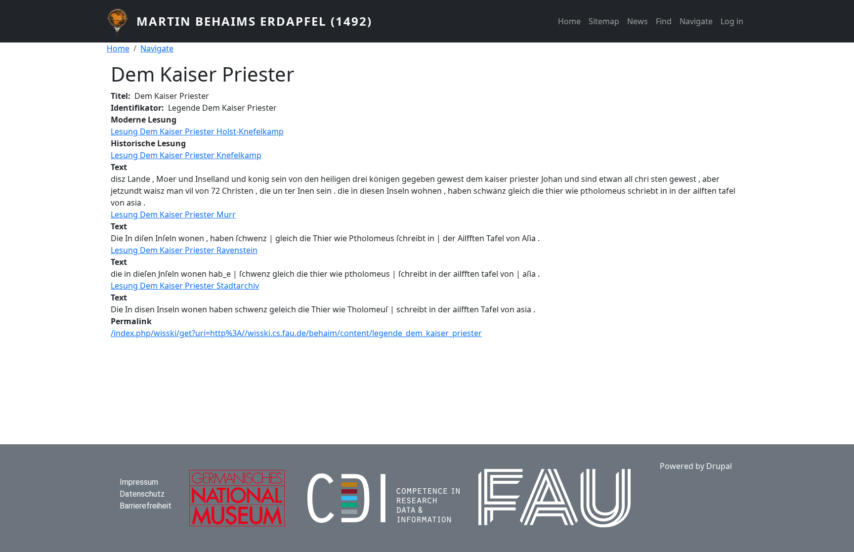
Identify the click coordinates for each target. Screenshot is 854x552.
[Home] (121, 21)
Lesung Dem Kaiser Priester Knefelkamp (186, 155)
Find (664, 21)
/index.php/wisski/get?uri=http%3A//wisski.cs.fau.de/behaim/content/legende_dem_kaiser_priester (296, 333)
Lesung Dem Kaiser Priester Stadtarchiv (185, 285)
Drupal (719, 466)
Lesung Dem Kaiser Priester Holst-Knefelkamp (197, 131)
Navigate (696, 21)
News (637, 21)
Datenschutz (142, 494)
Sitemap (604, 21)
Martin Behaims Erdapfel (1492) (254, 21)
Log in (732, 21)
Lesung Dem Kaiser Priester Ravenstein (184, 250)
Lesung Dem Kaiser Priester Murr (173, 214)
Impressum (139, 482)
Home (569, 21)
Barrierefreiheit (145, 505)
